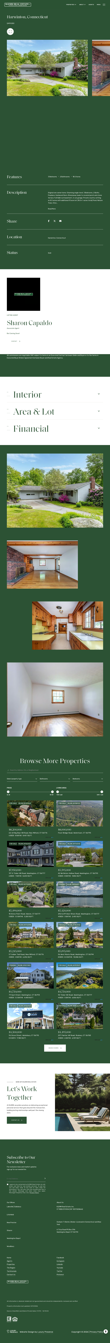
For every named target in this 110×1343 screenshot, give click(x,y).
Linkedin (60, 1264)
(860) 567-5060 (13, 1217)
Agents (91, 4)
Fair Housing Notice (14, 1291)
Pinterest (60, 1275)
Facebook (60, 1258)
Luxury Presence (45, 1332)
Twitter (59, 1271)
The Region (11, 1268)
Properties (11, 1264)
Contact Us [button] (15, 1120)
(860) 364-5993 (13, 1233)
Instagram (60, 1261)
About (43, 368)
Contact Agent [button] (53, 1143)
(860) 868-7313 (13, 1241)
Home (9, 1258)
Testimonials (11, 1271)
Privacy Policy (34, 1192)
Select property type (14, 779)
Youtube (60, 1268)
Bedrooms (76, 779)
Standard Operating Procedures (19, 1296)
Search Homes (53, 1048)
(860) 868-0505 (13, 1225)
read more (52, 209)
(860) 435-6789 (13, 1209)
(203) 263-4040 (13, 1249)
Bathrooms (44, 779)
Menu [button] (99, 4)
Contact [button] (14, 341)
